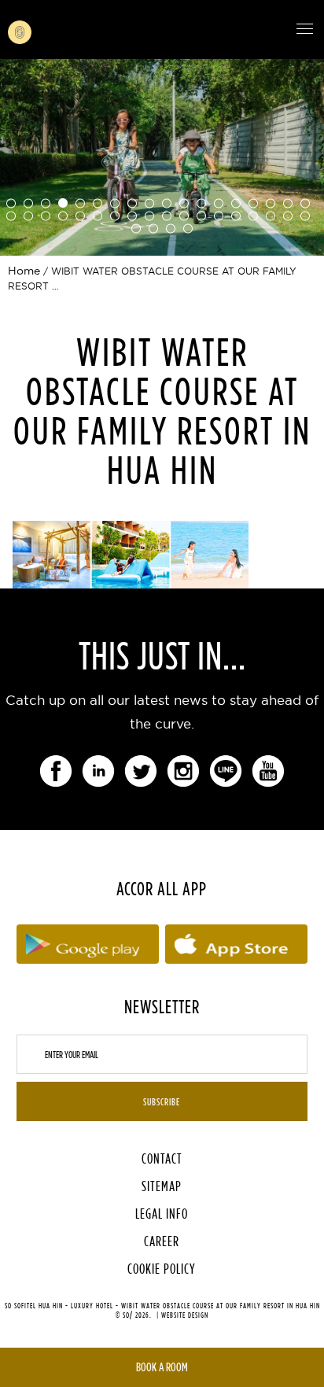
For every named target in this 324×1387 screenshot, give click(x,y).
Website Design (184, 1315)
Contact (162, 1158)
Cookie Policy (161, 1268)
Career (161, 1241)
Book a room (162, 1367)
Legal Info (161, 1213)
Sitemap (162, 1186)
